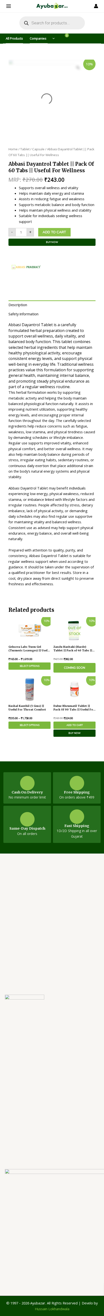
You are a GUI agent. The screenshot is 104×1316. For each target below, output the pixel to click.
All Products (14, 38)
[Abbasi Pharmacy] (26, 268)
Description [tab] (17, 304)
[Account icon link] (94, 6)
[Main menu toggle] (10, 6)
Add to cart (54, 232)
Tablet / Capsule (32, 149)
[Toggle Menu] (52, 38)
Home (13, 149)
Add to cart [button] (75, 725)
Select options (29, 666)
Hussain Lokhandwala (52, 1308)
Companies (38, 38)
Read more (74, 668)
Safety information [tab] (23, 313)
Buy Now (52, 242)
